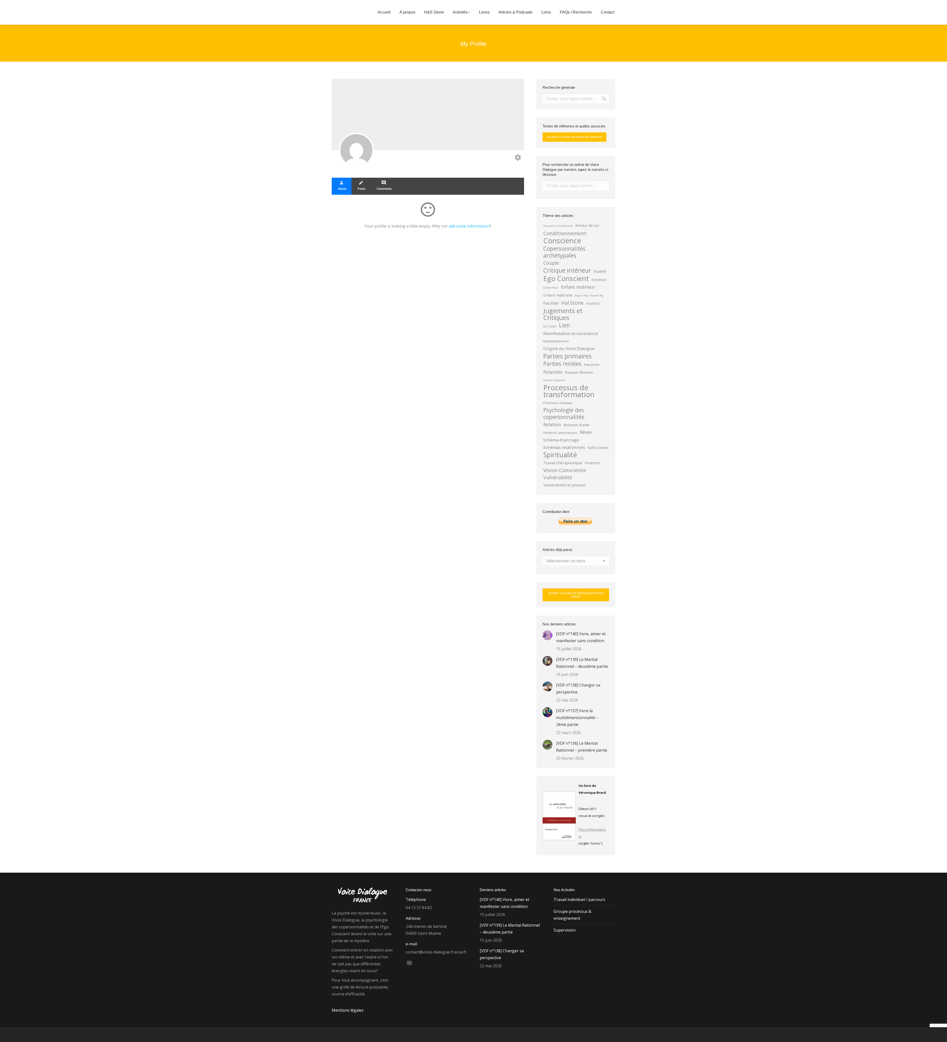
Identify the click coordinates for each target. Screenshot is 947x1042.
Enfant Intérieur (578, 287)
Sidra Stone (597, 447)
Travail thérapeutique (562, 462)
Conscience (562, 240)
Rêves (586, 432)
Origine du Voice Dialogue (568, 348)
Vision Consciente (564, 470)
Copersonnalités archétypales (564, 252)
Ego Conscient (566, 278)
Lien (564, 325)
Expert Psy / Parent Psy (589, 295)
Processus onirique (557, 403)
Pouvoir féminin (579, 372)
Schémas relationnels (564, 447)
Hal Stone (572, 303)
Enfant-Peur (551, 287)
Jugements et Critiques (563, 314)
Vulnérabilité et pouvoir (564, 484)
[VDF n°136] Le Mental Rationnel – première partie (581, 747)
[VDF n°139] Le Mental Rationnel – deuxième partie (582, 663)
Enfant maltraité (557, 295)
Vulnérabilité (557, 477)
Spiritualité (560, 454)
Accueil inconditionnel (558, 226)
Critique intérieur (567, 270)
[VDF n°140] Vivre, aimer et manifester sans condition (581, 637)
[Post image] (547, 635)
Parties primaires (567, 356)
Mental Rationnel (556, 341)
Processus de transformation (568, 391)
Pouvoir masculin (554, 380)
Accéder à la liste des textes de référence (574, 137)
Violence (592, 462)
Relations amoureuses (560, 432)
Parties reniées (562, 363)
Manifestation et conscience (570, 333)
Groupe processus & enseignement (572, 915)
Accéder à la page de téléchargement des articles (576, 594)
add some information (469, 226)
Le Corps (550, 326)
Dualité (600, 271)
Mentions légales (348, 1010)
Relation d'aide (576, 424)
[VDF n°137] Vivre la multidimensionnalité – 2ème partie (577, 717)
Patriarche (592, 364)
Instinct (593, 303)
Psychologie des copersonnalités (563, 414)
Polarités (552, 372)
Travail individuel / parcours (579, 899)
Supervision (565, 930)
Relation (552, 424)
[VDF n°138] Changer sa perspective (578, 688)
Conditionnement (564, 233)
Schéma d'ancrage (561, 440)
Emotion (598, 279)
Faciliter (551, 303)
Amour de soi (587, 225)
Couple (551, 263)
